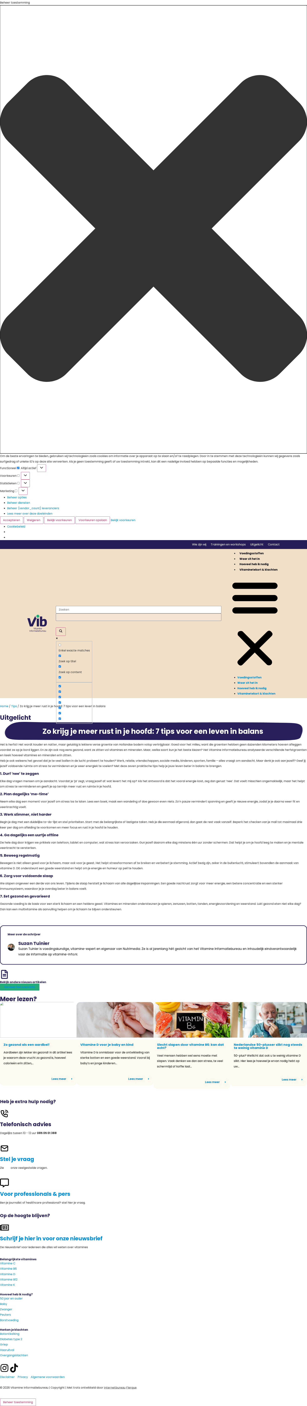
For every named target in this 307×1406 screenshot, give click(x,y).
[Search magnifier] (61, 631)
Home (4, 706)
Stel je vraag (17, 1159)
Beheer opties (17, 497)
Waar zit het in (249, 559)
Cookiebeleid (16, 526)
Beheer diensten (18, 503)
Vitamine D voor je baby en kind (107, 1044)
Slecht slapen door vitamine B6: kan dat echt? (190, 1046)
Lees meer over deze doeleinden (29, 514)
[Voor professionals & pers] (4, 1183)
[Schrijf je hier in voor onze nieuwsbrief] (4, 1227)
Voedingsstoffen (251, 553)
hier (7, 1168)
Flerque (131, 1388)
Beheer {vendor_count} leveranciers (33, 508)
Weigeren (33, 520)
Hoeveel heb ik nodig (254, 564)
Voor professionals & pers (35, 1194)
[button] (153, 229)
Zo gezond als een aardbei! (27, 1044)
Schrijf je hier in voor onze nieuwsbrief (51, 1238)
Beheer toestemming (18, 1402)
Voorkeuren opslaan (93, 520)
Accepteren (11, 520)
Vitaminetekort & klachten (258, 570)
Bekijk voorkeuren (59, 520)
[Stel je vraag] (4, 1148)
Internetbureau (114, 1388)
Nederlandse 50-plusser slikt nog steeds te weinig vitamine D (268, 1046)
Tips (14, 706)
